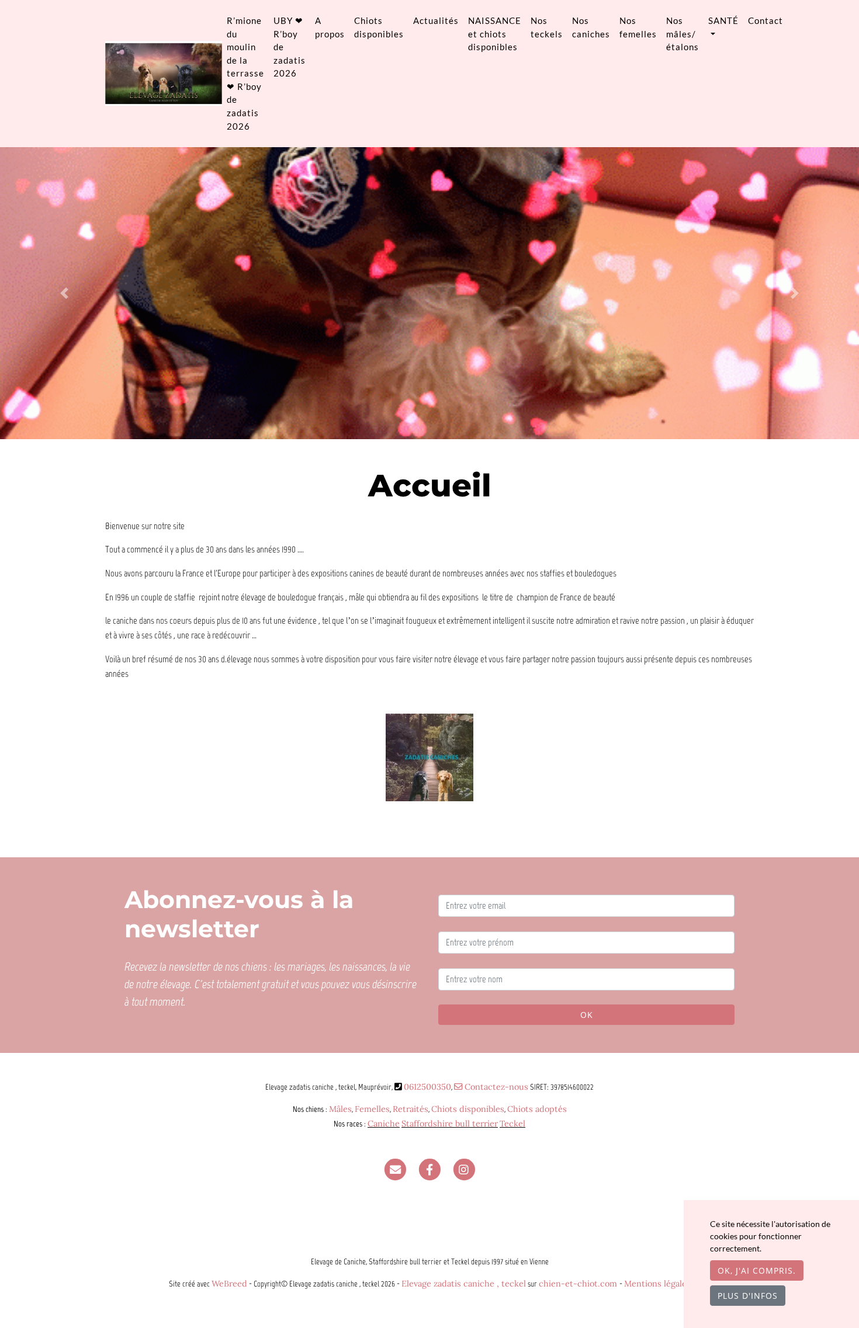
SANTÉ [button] (723, 20)
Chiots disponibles (379, 27)
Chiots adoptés (537, 1109)
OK (586, 1014)
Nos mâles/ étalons (682, 33)
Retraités (410, 1109)
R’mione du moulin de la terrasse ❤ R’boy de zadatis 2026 (245, 73)
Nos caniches (591, 27)
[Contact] (395, 1169)
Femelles (372, 1109)
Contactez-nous (495, 1087)
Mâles (340, 1109)
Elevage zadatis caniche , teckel (463, 1283)
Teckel (512, 1123)
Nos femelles (638, 27)
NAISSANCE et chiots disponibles (494, 33)
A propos (330, 27)
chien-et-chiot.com (579, 1283)
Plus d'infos (748, 1295)
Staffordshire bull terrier (449, 1123)
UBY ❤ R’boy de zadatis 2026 (289, 46)
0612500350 (427, 1087)
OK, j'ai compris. (757, 1270)
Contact (765, 20)
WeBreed (229, 1283)
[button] (64, 293)
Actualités (436, 20)
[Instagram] (464, 1169)
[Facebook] (429, 1169)
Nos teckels (547, 27)
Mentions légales (657, 1283)
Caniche (384, 1123)
